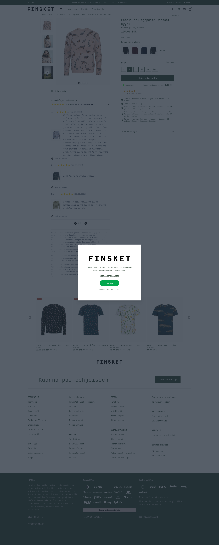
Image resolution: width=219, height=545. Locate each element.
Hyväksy (109, 283)
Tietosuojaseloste (109, 276)
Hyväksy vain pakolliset (109, 289)
